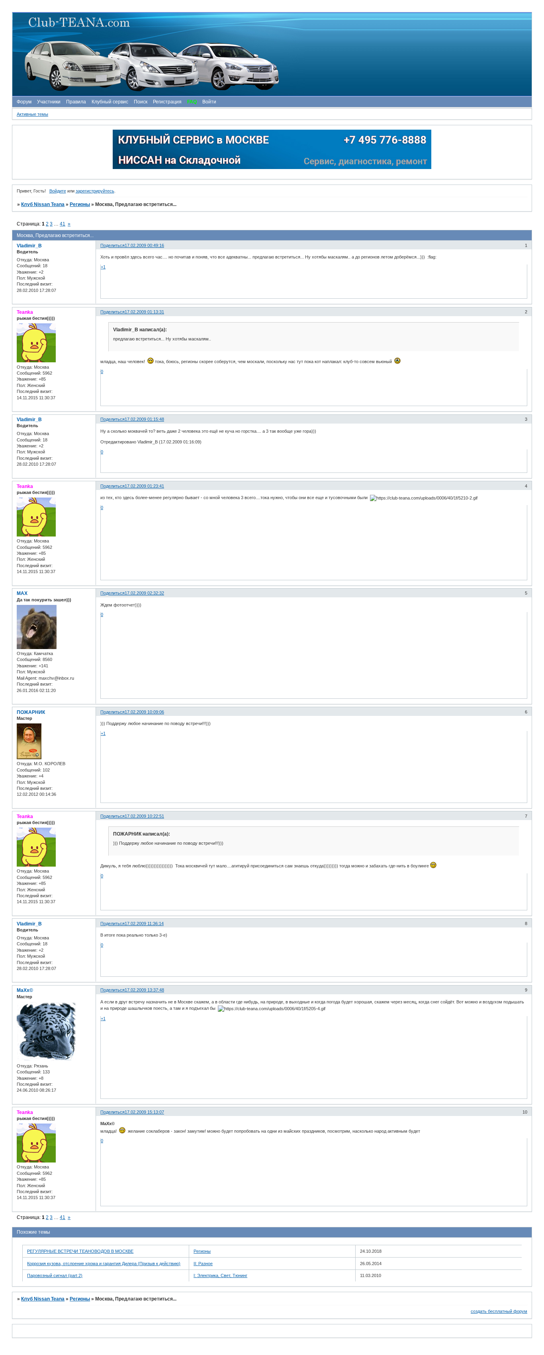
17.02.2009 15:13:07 (144, 1112)
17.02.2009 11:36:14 (144, 923)
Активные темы (32, 114)
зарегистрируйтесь (95, 191)
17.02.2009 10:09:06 (144, 712)
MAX (22, 593)
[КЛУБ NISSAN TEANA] (271, 54)
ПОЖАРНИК (31, 712)
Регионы (80, 204)
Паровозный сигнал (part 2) (54, 1275)
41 (62, 224)
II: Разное (203, 1263)
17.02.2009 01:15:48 (144, 419)
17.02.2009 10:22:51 (144, 816)
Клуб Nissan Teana (43, 204)
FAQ (192, 102)
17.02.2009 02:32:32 (144, 593)
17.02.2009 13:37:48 (144, 990)
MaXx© (25, 990)
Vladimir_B (29, 246)
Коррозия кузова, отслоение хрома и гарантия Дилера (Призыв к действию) (103, 1263)
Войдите (57, 191)
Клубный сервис (110, 102)
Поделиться (112, 245)
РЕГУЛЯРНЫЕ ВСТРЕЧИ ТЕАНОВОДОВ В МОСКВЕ (80, 1251)
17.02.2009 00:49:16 (144, 245)
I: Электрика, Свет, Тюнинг (220, 1275)
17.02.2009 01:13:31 (144, 311)
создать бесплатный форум (499, 1311)
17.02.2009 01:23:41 (144, 486)
